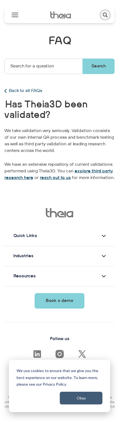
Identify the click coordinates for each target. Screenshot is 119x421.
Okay (81, 398)
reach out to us (55, 178)
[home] (60, 15)
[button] (105, 15)
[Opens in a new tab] (37, 354)
